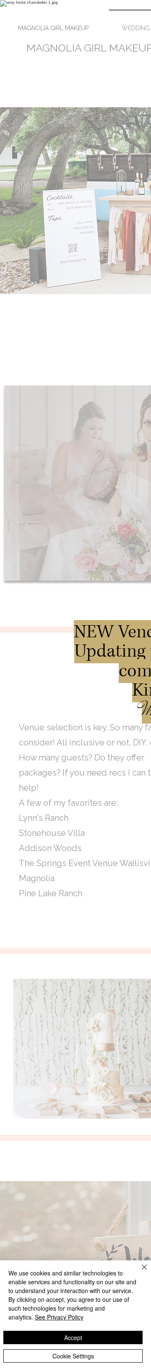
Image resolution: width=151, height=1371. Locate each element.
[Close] (139, 1272)
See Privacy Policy (59, 1317)
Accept (73, 1337)
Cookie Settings (73, 1356)
